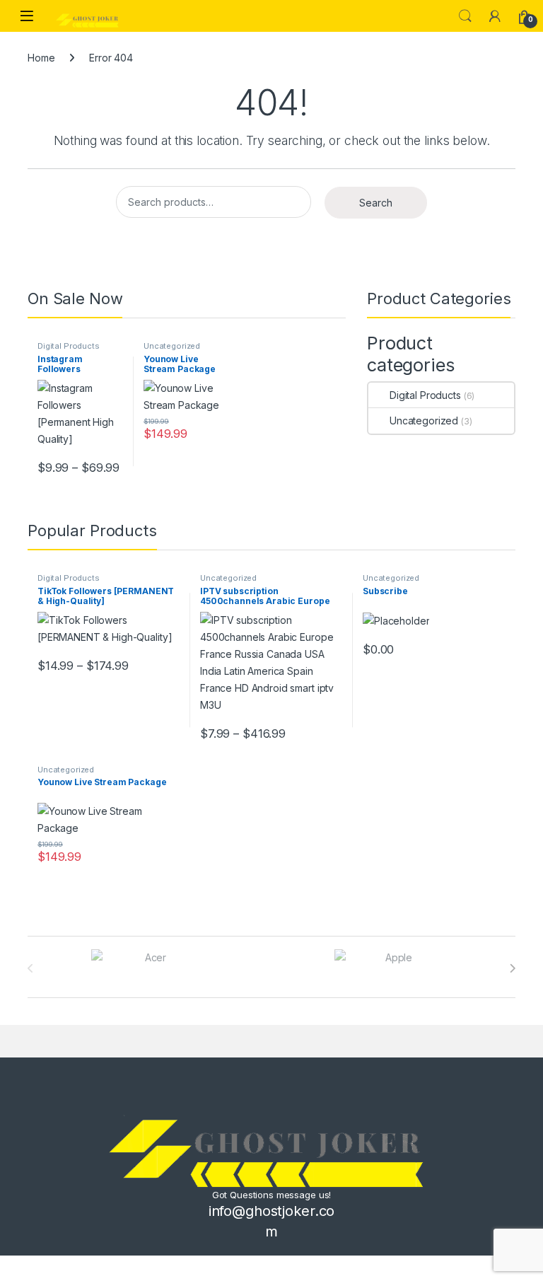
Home (41, 58)
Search (465, 16)
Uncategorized (172, 346)
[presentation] (512, 968)
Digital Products (68, 346)
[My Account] (495, 16)
